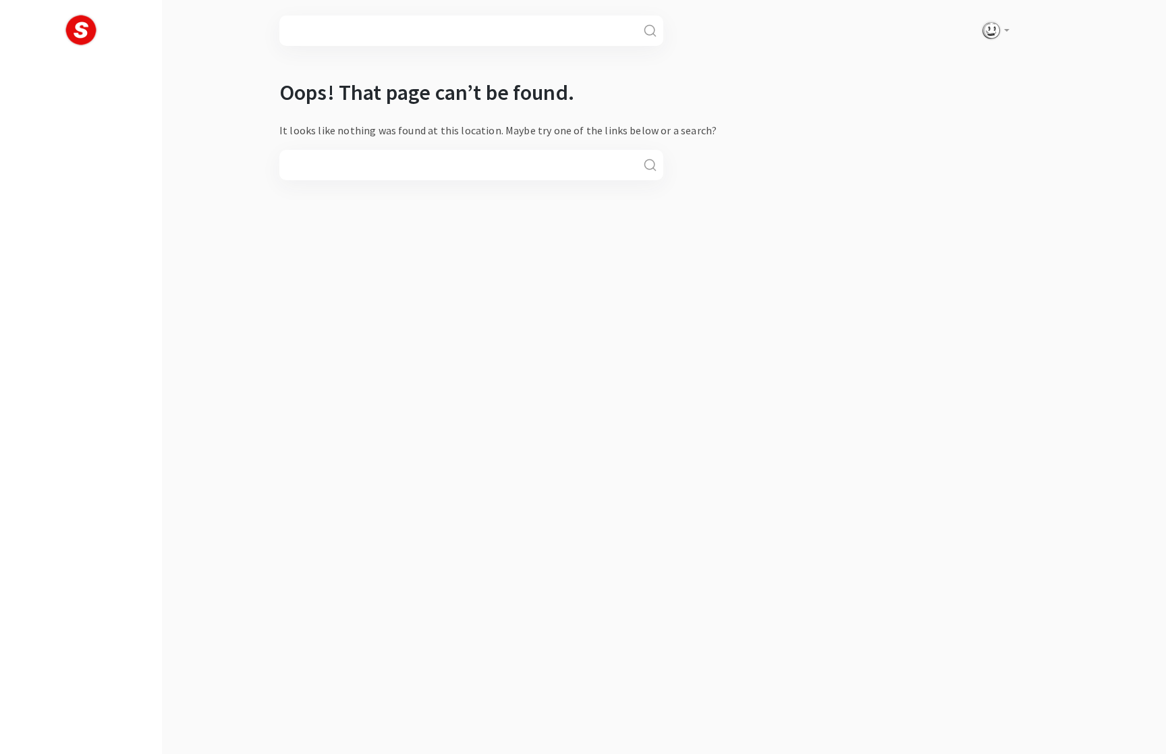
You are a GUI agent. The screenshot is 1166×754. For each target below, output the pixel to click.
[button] (992, 30)
